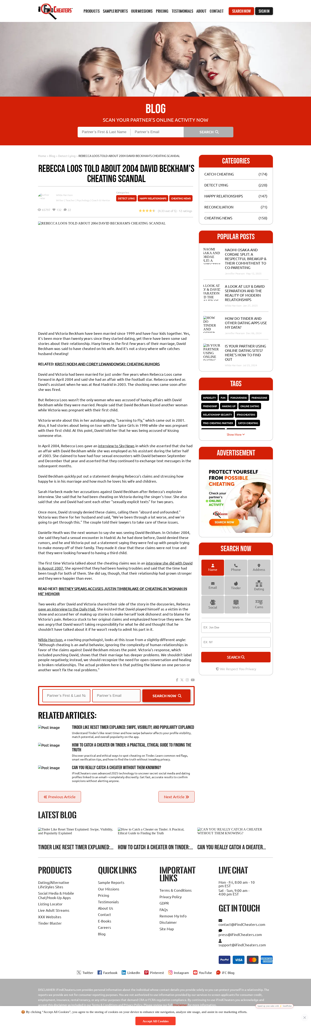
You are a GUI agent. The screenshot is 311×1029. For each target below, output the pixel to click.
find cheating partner (218, 423)
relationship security (217, 414)
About (201, 11)
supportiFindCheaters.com (242, 945)
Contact (217, 11)
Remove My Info (173, 916)
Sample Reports (111, 882)
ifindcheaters (246, 414)
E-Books (104, 921)
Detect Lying (67, 156)
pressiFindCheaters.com (240, 934)
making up (228, 406)
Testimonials (182, 11)
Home (42, 156)
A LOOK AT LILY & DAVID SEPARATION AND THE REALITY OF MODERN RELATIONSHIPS (245, 293)
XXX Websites (49, 916)
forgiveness (238, 397)
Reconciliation (218, 207)
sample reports (115, 11)
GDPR (164, 903)
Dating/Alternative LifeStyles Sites (53, 884)
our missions (142, 11)
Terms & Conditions (176, 890)
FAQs (164, 909)
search (234, 657)
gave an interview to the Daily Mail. (67, 609)
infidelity (209, 397)
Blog (52, 156)
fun (223, 397)
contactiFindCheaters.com (242, 924)
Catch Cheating (219, 174)
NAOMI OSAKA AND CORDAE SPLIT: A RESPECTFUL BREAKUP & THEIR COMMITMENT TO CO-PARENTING (245, 258)
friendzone (259, 397)
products (92, 11)
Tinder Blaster (50, 923)
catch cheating (248, 423)
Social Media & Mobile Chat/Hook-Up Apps (56, 895)
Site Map (167, 928)
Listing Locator (50, 904)
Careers (104, 927)
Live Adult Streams (53, 910)
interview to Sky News (116, 445)
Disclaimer (168, 922)
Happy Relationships (153, 198)
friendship (210, 406)
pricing (162, 11)
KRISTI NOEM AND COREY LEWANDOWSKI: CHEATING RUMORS (107, 364)
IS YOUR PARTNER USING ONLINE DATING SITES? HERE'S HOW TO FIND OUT (245, 352)
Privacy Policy (171, 896)
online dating (249, 406)
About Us (105, 908)
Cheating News (181, 198)
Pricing (103, 895)
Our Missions (108, 889)
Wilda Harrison (64, 195)
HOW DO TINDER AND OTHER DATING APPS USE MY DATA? (246, 322)
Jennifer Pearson (235, 273)
